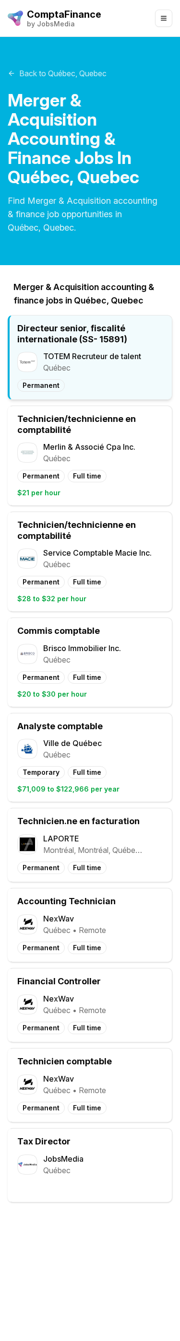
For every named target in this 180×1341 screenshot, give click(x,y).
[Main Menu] (163, 18)
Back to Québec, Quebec (63, 73)
